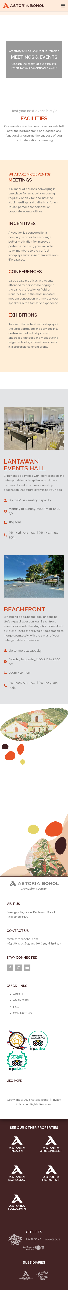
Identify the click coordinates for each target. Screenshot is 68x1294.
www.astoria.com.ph (34, 888)
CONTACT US (22, 1013)
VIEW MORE (14, 1080)
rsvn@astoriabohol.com (22, 939)
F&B (16, 1007)
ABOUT (18, 994)
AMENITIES (21, 1000)
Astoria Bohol (40, 1099)
